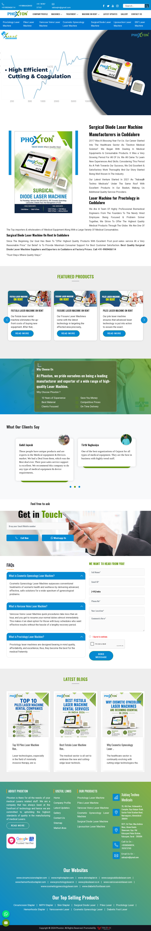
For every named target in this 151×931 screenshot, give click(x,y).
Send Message (101, 655)
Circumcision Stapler (24, 905)
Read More (22, 333)
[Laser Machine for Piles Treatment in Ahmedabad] (121, 298)
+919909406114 (8, 7)
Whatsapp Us (60, 538)
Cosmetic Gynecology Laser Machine (73, 24)
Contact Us (136, 14)
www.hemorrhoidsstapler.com (30, 882)
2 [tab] (75, 487)
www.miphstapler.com (62, 877)
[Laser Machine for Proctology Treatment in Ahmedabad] (75, 298)
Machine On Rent (89, 14)
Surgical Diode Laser (85, 905)
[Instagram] (117, 6)
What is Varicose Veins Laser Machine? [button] (28, 606)
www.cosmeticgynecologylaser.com (59, 886)
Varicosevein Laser (59, 909)
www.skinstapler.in (87, 877)
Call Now (24, 538)
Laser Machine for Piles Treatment (115, 312)
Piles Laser (106, 905)
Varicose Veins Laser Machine (49, 24)
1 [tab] (70, 487)
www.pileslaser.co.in (88, 882)
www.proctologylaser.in (62, 882)
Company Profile (40, 14)
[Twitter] (108, 6)
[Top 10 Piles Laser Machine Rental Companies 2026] (28, 723)
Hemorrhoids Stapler (34, 909)
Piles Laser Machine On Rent (26, 310)
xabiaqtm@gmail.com (61, 7)
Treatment (71, 14)
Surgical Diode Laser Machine (101, 24)
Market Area (60, 828)
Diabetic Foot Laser (117, 909)
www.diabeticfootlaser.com (96, 886)
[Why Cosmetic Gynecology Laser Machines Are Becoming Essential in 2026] (122, 723)
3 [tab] (79, 487)
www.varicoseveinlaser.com (118, 882)
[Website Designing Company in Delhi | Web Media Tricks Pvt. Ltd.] (104, 928)
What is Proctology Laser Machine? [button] (26, 637)
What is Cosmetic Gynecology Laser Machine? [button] (32, 576)
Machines (55, 14)
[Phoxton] (17, 14)
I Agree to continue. (99, 636)
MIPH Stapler (46, 905)
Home (57, 797)
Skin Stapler (63, 905)
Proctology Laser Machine (11, 24)
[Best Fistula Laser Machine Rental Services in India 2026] (75, 723)
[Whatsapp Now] (6, 914)
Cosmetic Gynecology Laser (88, 909)
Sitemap (58, 823)
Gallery (124, 14)
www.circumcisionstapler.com (31, 877)
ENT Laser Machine (140, 24)
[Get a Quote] (6, 923)
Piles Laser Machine (28, 24)
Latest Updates (110, 14)
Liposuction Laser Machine (122, 24)
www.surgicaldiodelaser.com (116, 877)
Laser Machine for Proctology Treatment (73, 312)
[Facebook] (103, 6)
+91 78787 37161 (41, 6)
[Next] (144, 320)
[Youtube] (113, 6)
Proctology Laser (125, 905)
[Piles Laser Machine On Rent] (29, 298)
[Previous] (7, 320)
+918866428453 (25, 6)
